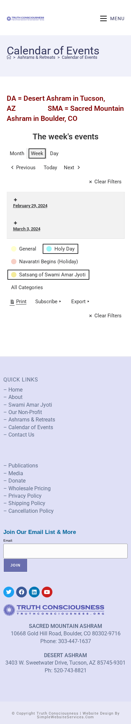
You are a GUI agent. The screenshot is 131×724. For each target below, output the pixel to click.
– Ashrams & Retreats (29, 419)
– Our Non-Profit (22, 412)
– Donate (14, 481)
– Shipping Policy (24, 503)
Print (18, 303)
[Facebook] (21, 592)
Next (69, 168)
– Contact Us (18, 435)
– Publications (20, 465)
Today (50, 168)
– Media (13, 473)
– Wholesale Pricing (27, 488)
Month (17, 153)
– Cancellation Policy (28, 511)
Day (54, 153)
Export (78, 302)
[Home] (9, 57)
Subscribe (46, 302)
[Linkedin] (34, 592)
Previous (26, 168)
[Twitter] (8, 592)
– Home (13, 390)
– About (13, 397)
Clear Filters (108, 182)
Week (37, 153)
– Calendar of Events (28, 427)
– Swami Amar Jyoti (27, 405)
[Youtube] (47, 592)
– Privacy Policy (22, 496)
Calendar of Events (79, 57)
